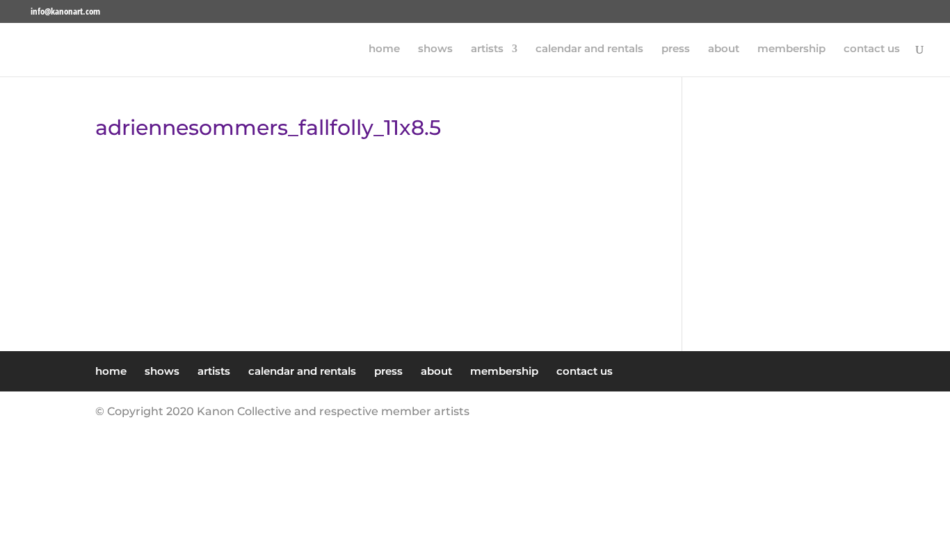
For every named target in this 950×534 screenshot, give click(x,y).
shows (435, 49)
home (384, 49)
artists (487, 49)
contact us (872, 49)
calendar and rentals (589, 49)
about (723, 49)
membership (791, 49)
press (675, 49)
